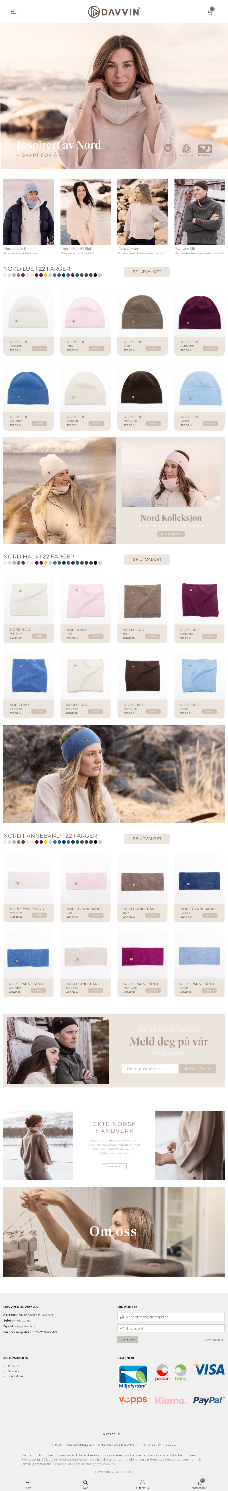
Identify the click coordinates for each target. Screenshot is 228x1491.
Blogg (170, 1444)
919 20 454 (24, 1320)
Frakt (56, 1444)
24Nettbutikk (123, 1471)
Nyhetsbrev (152, 1444)
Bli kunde (14, 1371)
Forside (13, 1366)
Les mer (58, 1464)
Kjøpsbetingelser (80, 1444)
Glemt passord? (214, 1339)
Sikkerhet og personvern (118, 1444)
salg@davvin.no (25, 1326)
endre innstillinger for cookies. (93, 1464)
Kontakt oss (15, 1376)
